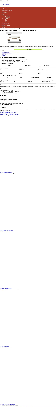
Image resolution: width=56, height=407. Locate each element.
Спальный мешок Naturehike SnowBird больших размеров (8, 112)
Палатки (3, 8)
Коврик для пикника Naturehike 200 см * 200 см (6, 230)
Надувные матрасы (7, 17)
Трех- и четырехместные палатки (7, 10)
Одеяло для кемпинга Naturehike (4, 346)
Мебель (3, 14)
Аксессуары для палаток (6, 13)
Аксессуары (4, 7)
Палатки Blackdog (5, 11)
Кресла (6, 20)
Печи (3, 26)
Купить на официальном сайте (28, 49)
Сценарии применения (5, 54)
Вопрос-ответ (3, 55)
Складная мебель (5, 18)
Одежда (3, 24)
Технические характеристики (6, 52)
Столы (5, 19)
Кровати (6, 21)
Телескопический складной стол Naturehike (6, 288)
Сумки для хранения (6, 23)
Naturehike (1, 28)
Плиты (4, 27)
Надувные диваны (7, 16)
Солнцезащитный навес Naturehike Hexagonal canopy (7, 404)
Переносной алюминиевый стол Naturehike (6, 172)
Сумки (2, 22)
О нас (2, 5)
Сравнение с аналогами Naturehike (7, 53)
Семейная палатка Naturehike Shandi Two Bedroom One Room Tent (9, 114)
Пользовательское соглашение (6, 4)
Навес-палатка (5, 12)
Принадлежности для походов (6, 25)
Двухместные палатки (6, 9)
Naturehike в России (3, 1)
